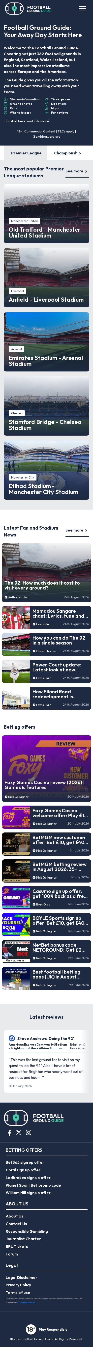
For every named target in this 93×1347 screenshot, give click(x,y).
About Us (14, 1216)
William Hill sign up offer (28, 1192)
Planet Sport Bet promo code (33, 1185)
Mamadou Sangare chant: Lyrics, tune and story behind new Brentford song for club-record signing (58, 613)
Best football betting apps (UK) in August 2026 (56, 974)
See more (74, 170)
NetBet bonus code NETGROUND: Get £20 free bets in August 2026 (58, 947)
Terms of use (18, 1292)
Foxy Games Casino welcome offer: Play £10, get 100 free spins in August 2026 (60, 813)
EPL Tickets (17, 1246)
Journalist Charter (23, 1238)
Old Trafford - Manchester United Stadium (45, 232)
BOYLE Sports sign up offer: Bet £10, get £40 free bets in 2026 (58, 920)
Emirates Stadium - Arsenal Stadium (46, 361)
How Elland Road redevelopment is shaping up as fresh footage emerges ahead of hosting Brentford (54, 694)
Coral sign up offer (23, 1169)
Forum (12, 1254)
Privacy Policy (18, 1284)
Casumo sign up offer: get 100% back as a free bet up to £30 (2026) (59, 894)
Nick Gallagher (18, 797)
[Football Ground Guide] (28, 8)
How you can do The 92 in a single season (58, 640)
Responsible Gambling (27, 1231)
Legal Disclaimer (21, 1277)
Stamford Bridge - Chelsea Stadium (45, 425)
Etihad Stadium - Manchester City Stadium (43, 489)
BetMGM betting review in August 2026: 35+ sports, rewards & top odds (59, 867)
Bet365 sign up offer (25, 1162)
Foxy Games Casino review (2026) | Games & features (44, 785)
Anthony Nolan (18, 597)
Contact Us (16, 1223)
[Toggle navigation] (82, 8)
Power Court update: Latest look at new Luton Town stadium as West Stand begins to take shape (58, 667)
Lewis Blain (43, 624)
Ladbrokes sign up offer (28, 1177)
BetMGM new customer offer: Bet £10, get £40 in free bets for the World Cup (59, 840)
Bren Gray (43, 904)
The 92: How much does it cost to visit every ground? (42, 585)
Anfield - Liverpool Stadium (46, 299)
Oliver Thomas (46, 651)
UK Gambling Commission (26, 1302)
